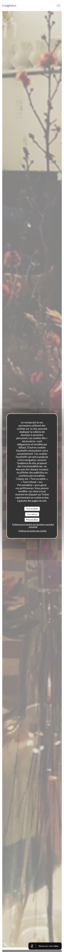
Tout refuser (32, 514)
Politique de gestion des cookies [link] (33, 531)
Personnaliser (32, 519)
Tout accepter (32, 508)
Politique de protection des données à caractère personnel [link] (33, 525)
